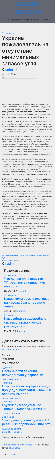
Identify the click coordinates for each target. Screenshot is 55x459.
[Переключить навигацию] (29, 27)
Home (12, 454)
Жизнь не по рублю (10, 261)
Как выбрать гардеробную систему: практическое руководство (25, 322)
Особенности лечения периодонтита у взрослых (22, 373)
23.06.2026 (8, 413)
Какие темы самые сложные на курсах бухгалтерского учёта (26, 302)
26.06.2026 (8, 398)
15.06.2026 (8, 428)
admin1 (11, 69)
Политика (7, 382)
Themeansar (15, 448)
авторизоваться (10, 349)
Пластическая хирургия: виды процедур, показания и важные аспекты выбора (27, 390)
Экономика (8, 33)
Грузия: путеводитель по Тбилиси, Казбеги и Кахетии (24, 407)
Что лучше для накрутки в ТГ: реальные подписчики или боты (25, 282)
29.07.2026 (8, 379)
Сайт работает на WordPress (17, 444)
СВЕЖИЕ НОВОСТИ (12, 432)
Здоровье (7, 367)
